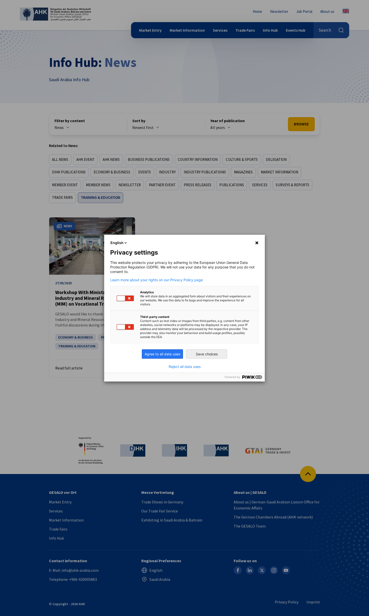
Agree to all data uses (162, 354)
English (117, 243)
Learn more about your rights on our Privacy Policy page (156, 280)
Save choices (207, 354)
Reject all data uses (185, 367)
